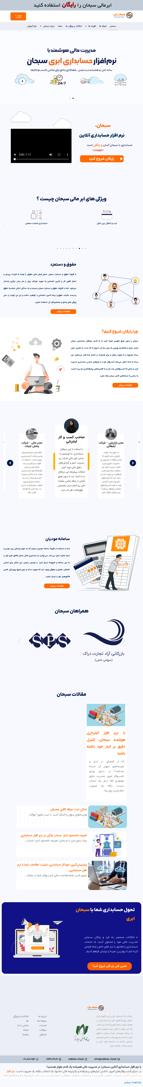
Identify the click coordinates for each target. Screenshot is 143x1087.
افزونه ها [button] (92, 26)
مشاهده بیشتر (132, 1082)
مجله (60, 26)
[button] (73, 98)
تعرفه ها (102, 26)
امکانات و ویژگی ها (74, 26)
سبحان (113, 26)
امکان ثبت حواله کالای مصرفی (68, 809)
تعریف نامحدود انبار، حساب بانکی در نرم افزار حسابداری (54, 835)
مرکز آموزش (32, 26)
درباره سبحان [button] (49, 26)
